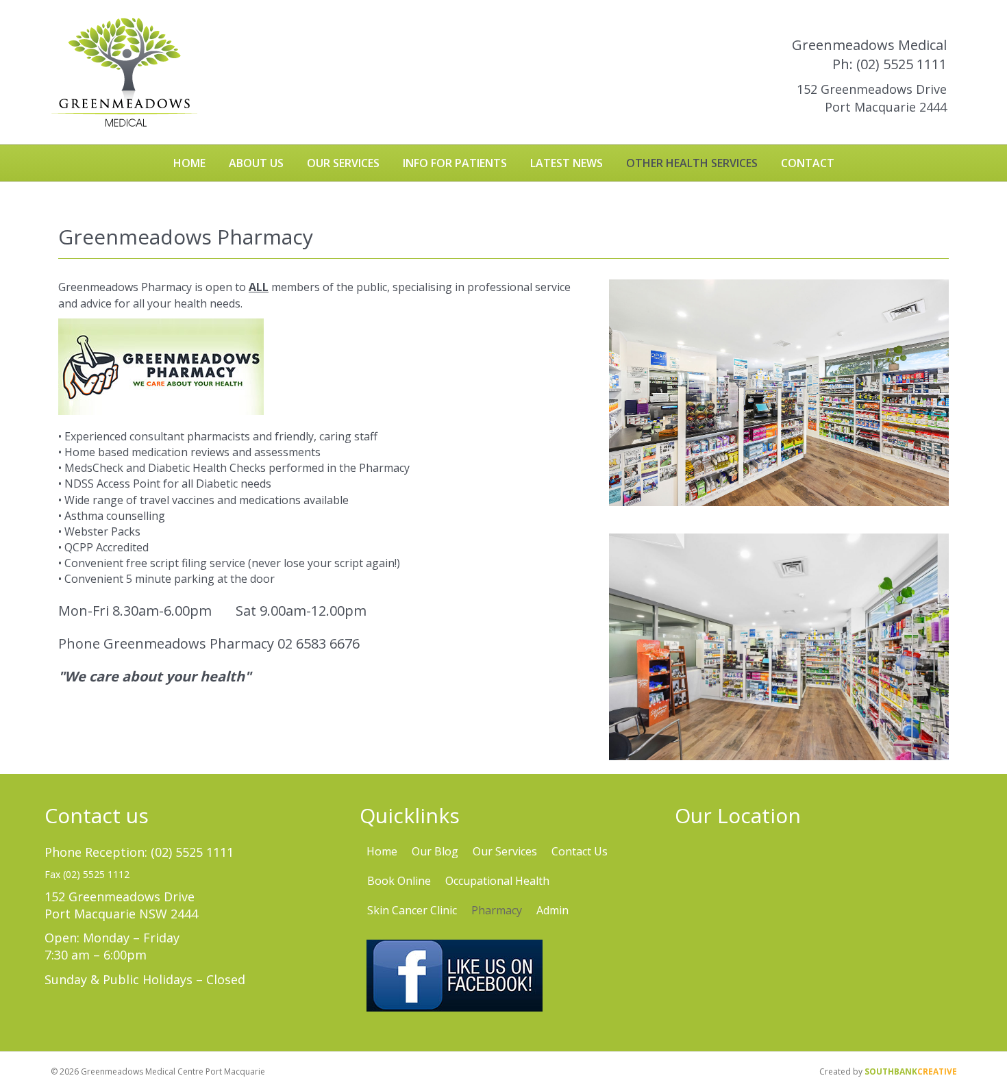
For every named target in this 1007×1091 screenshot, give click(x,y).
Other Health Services (692, 163)
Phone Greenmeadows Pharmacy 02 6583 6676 (209, 643)
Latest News (566, 163)
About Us (256, 163)
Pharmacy (496, 910)
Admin (552, 910)
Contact (807, 163)
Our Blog (435, 851)
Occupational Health (497, 880)
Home (189, 163)
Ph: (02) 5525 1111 (889, 64)
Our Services (343, 163)
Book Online (399, 880)
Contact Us (579, 851)
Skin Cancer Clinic (412, 910)
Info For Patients (455, 163)
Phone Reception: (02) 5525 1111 (139, 852)
